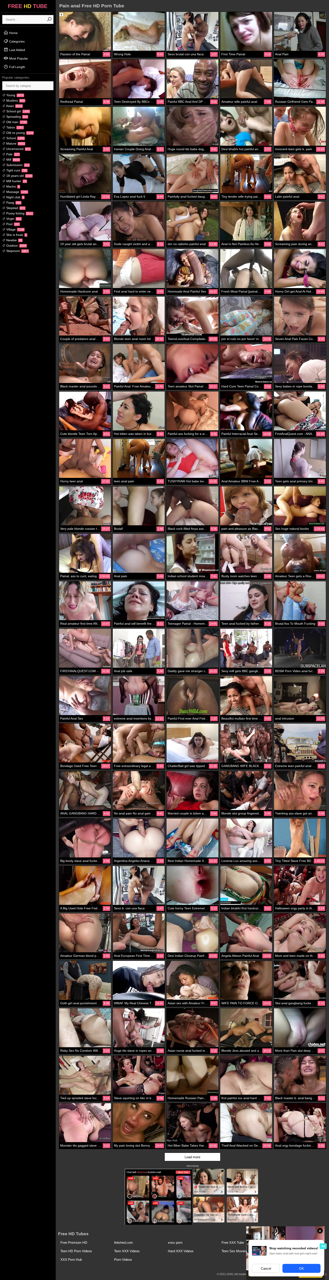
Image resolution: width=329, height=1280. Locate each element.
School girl (17, 111)
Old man (16, 122)
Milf (12, 159)
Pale (12, 154)
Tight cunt (16, 170)
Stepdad (15, 208)
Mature (15, 143)
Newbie (13, 240)
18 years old (18, 175)
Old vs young (19, 133)
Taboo (14, 127)
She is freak (16, 235)
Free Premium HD (73, 1242)
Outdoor (15, 245)
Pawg (13, 202)
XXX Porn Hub (71, 1259)
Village (14, 229)
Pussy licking (19, 213)
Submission (17, 165)
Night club (14, 197)
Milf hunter (15, 181)
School (14, 138)
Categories (16, 41)
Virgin (13, 218)
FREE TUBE (27, 6)
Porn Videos (123, 1259)
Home (13, 33)
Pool (12, 224)
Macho (12, 186)
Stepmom (16, 251)
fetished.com (123, 1242)
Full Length (16, 67)
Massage (16, 192)
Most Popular (18, 58)
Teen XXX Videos (127, 1251)
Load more (192, 1157)
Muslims (15, 100)
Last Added (16, 50)
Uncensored (17, 149)
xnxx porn (175, 1242)
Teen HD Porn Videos (76, 1251)
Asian (13, 106)
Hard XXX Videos (181, 1251)
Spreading (16, 116)
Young (14, 95)
